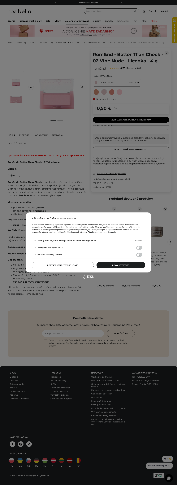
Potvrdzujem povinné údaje (62, 265)
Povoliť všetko (120, 265)
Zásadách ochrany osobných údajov (102, 232)
